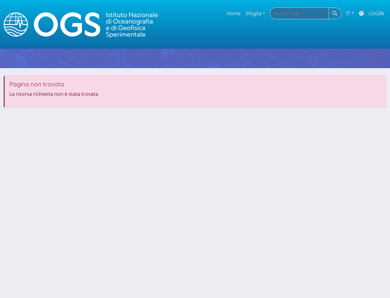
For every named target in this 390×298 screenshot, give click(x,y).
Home (234, 13)
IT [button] (348, 13)
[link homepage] (83, 24)
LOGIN (376, 13)
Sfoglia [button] (253, 13)
